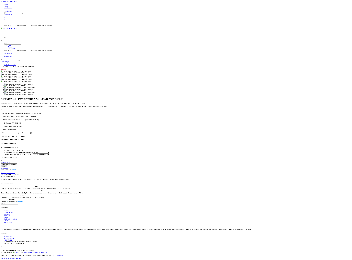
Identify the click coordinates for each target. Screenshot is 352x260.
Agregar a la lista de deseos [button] (8, 164)
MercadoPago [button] (5, 61)
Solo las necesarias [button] (6, 258)
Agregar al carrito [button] (6, 162)
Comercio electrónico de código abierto (35, 252)
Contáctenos (8, 11)
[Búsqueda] (22, 13)
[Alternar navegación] (5, 37)
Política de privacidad (10, 219)
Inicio (6, 211)
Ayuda (6, 220)
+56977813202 (8, 240)
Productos (7, 214)
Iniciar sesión (8, 14)
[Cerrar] (1, 40)
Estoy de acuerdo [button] (17, 258)
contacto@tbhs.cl (9, 238)
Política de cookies (57, 255)
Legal (6, 217)
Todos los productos (10, 65)
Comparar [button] (4, 166)
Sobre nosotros (8, 212)
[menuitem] (6, 4)
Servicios (7, 215)
